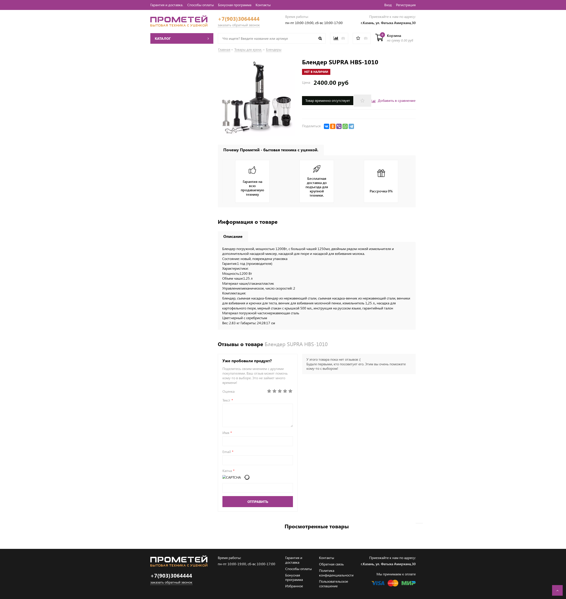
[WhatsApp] (345, 126)
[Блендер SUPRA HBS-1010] (257, 97)
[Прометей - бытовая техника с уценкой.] (178, 25)
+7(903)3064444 (239, 18)
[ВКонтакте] (326, 126)
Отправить (257, 501)
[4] (285, 391)
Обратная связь (331, 564)
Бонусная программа (234, 4)
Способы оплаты (200, 4)
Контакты (263, 4)
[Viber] (339, 126)
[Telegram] (351, 126)
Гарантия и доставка (293, 560)
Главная (224, 49)
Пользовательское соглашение (333, 583)
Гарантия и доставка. (166, 4)
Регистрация (406, 4)
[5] (290, 391)
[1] (269, 391)
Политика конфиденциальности (336, 572)
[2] (274, 391)
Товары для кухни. (248, 49)
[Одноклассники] (332, 126)
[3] (279, 391)
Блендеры (273, 49)
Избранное (294, 586)
